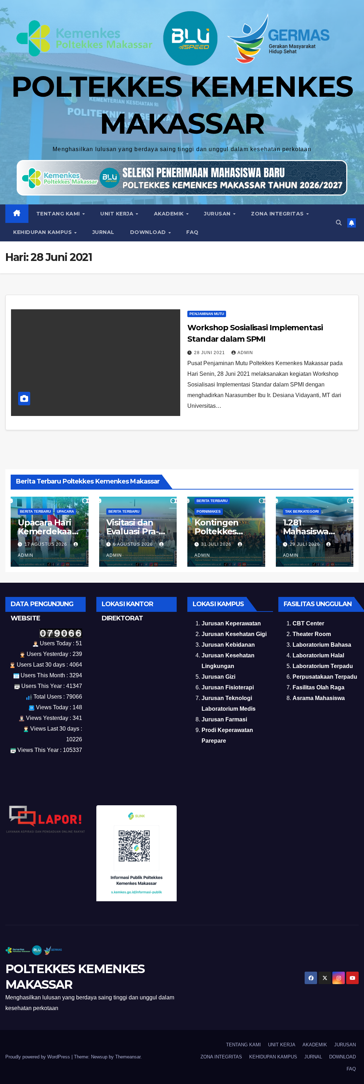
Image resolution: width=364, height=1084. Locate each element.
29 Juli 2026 (305, 544)
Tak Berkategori (302, 511)
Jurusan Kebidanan (228, 645)
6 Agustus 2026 (133, 544)
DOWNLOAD (149, 232)
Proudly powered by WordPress (38, 1056)
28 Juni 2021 (210, 352)
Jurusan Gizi (218, 677)
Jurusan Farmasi (224, 719)
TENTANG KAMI (59, 213)
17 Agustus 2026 (47, 544)
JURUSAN (218, 213)
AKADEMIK (170, 213)
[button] (339, 223)
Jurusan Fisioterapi (228, 687)
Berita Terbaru (35, 511)
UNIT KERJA (117, 213)
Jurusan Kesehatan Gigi (234, 634)
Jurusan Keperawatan (231, 623)
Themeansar (127, 1056)
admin (245, 352)
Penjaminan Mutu (206, 314)
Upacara (65, 511)
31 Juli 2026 (217, 544)
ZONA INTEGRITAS (278, 213)
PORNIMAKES (209, 511)
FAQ (192, 232)
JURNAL (103, 232)
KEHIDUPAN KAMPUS (43, 232)
